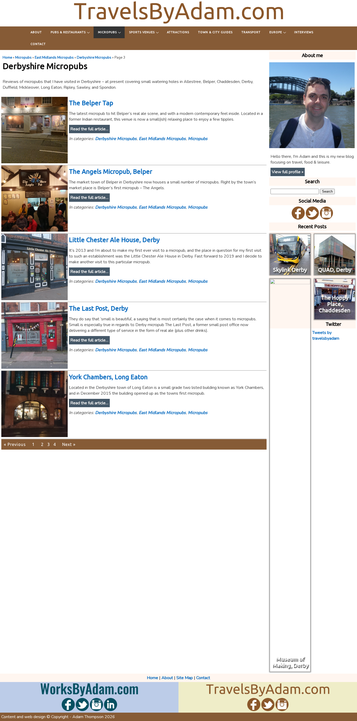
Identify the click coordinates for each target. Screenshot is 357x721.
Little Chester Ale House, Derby (114, 239)
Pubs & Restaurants (68, 32)
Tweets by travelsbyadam (325, 335)
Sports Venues (142, 32)
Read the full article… (89, 129)
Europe (275, 32)
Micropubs (107, 32)
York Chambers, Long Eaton (108, 377)
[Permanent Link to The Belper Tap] (34, 162)
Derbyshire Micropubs (94, 57)
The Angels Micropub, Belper (110, 171)
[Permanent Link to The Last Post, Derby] (34, 367)
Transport (251, 32)
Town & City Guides (215, 32)
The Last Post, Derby (98, 308)
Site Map (184, 678)
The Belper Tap (91, 103)
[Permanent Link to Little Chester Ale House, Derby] (34, 299)
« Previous (15, 444)
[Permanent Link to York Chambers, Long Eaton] (34, 436)
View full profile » (287, 172)
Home (7, 57)
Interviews (303, 32)
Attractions (178, 32)
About (36, 32)
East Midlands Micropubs (54, 57)
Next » (69, 444)
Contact (38, 44)
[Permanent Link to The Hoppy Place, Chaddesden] (334, 316)
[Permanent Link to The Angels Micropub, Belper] (34, 230)
